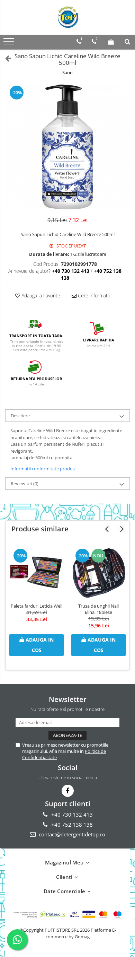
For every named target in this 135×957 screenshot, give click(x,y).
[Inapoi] (5, 58)
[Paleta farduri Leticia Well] (36, 571)
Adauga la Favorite (40, 295)
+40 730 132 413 (71, 814)
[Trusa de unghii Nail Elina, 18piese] (98, 571)
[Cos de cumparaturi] (111, 42)
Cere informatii (93, 295)
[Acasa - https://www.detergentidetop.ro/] (67, 17)
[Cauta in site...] (127, 42)
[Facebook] (68, 791)
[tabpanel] (67, 147)
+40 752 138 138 (71, 824)
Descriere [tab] (20, 415)
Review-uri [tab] (24, 483)
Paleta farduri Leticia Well (36, 606)
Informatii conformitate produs (42, 469)
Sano (67, 72)
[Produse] (9, 43)
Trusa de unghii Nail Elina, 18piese (98, 609)
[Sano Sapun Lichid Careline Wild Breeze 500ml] (67, 147)
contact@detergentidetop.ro (71, 834)
